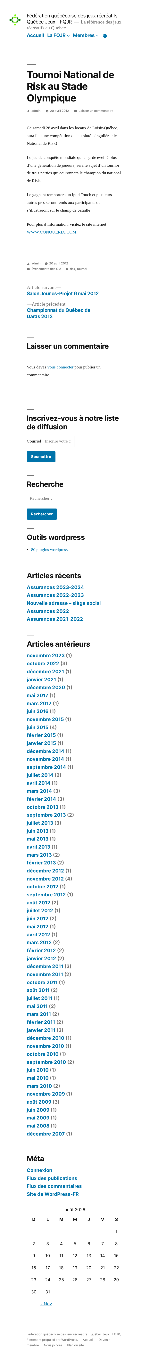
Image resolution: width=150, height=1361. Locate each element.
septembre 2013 (46, 815)
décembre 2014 (45, 751)
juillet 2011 (39, 998)
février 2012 (41, 950)
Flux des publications (52, 1178)
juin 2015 (37, 727)
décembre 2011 (45, 966)
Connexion (39, 1170)
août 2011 (38, 990)
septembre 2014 (46, 767)
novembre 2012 (45, 879)
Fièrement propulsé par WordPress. (53, 1340)
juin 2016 (37, 711)
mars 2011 (39, 1014)
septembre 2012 (46, 895)
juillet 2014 (40, 775)
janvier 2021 (41, 679)
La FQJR (56, 35)
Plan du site (75, 1345)
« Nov (46, 1303)
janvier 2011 (41, 1030)
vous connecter (60, 367)
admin (35, 111)
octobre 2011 (42, 982)
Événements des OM (46, 269)
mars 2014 (39, 791)
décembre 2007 (46, 1134)
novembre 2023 (46, 655)
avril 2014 (38, 783)
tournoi (82, 269)
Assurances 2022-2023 (55, 595)
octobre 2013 (42, 807)
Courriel (34, 441)
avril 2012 (38, 934)
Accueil (35, 35)
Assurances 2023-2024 (55, 587)
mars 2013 (39, 855)
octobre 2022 (43, 663)
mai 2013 (37, 839)
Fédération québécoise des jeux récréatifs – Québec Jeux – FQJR (73, 1334)
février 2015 (41, 735)
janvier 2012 (41, 958)
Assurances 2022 (48, 611)
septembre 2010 (46, 1062)
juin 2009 (38, 1110)
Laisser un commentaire (96, 111)
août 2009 (39, 1102)
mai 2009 (38, 1118)
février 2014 (41, 799)
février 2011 (41, 1022)
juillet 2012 (40, 910)
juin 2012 (37, 918)
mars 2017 (39, 703)
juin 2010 (38, 1070)
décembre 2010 (45, 1038)
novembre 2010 (45, 1046)
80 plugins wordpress (49, 549)
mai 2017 (37, 695)
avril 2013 (38, 847)
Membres (84, 35)
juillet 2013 (40, 823)
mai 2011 (37, 1006)
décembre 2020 (46, 687)
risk (72, 269)
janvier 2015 (41, 743)
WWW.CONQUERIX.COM (51, 232)
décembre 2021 (45, 671)
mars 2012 (39, 942)
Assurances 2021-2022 (55, 619)
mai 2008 (38, 1126)
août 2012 (38, 903)
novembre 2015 (45, 719)
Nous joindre (53, 1345)
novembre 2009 (46, 1094)
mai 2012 (37, 926)
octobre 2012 (42, 887)
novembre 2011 (45, 974)
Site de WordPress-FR (53, 1194)
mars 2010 (39, 1086)
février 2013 (41, 863)
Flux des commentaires (54, 1186)
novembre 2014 (45, 759)
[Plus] (105, 36)
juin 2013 (37, 831)
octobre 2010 (43, 1054)
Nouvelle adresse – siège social (64, 603)
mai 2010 (38, 1078)
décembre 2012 (45, 871)
